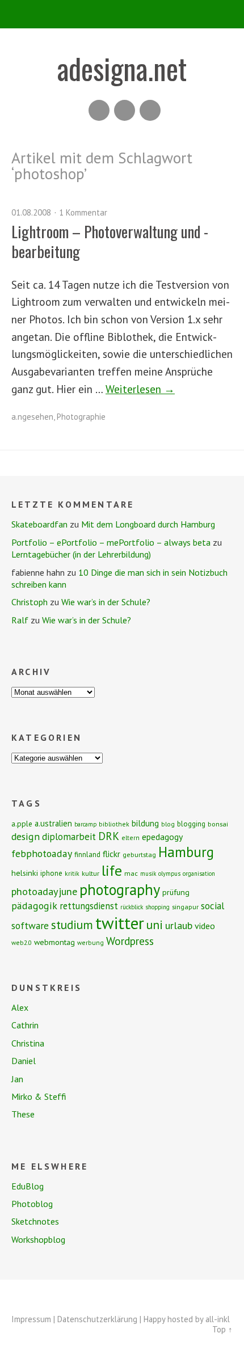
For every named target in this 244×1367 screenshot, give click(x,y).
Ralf (19, 620)
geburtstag (139, 854)
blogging (191, 824)
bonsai (218, 824)
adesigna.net (122, 68)
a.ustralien (53, 823)
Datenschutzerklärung (97, 1319)
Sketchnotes (35, 1221)
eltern (130, 837)
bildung (145, 823)
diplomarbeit (69, 836)
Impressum (31, 1319)
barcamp (85, 824)
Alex (19, 1007)
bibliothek (114, 824)
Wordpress (130, 941)
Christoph (29, 601)
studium (72, 925)
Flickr (124, 110)
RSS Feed (99, 110)
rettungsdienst (89, 906)
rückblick (131, 907)
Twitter (150, 110)
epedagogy (162, 836)
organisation (199, 873)
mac (131, 873)
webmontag (54, 942)
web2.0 (21, 942)
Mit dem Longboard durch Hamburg (148, 524)
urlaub (178, 925)
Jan (17, 1079)
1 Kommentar (83, 212)
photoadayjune (44, 891)
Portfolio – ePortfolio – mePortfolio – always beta (111, 542)
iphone (51, 873)
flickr (111, 853)
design (25, 836)
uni (154, 925)
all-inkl (217, 1319)
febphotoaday (41, 853)
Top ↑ (222, 1329)
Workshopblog (38, 1239)
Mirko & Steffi (38, 1096)
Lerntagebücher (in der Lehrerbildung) (81, 554)
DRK (108, 836)
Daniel (23, 1060)
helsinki (24, 873)
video (205, 925)
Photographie (81, 416)
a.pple (21, 823)
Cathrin (25, 1025)
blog (168, 824)
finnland (87, 854)
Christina (27, 1043)
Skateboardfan (39, 524)
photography (119, 889)
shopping (157, 907)
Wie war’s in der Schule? (105, 601)
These (23, 1114)
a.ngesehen (32, 416)
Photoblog (32, 1203)
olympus (169, 873)
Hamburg (186, 852)
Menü (122, 14)
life (112, 870)
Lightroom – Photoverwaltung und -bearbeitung (109, 241)
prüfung (176, 892)
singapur (185, 906)
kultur (90, 873)
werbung (90, 942)
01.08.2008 (31, 212)
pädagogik (34, 905)
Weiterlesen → (140, 389)
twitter (119, 923)
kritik (72, 873)
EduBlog (27, 1186)
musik (148, 873)
